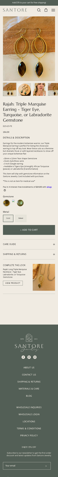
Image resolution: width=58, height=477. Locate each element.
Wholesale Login (29, 414)
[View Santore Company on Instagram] (35, 357)
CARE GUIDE (9, 244)
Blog (29, 395)
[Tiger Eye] (6, 206)
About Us (29, 367)
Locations (29, 421)
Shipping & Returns (28, 381)
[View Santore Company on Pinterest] (29, 357)
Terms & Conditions (29, 428)
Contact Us (29, 374)
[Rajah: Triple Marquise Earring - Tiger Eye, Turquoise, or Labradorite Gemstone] (9, 89)
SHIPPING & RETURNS (14, 254)
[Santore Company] (15, 10)
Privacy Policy (29, 435)
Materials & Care (29, 388)
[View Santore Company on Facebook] (23, 357)
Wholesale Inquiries (28, 407)
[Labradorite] (20, 206)
